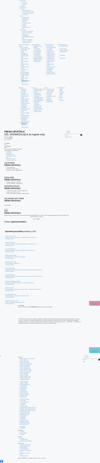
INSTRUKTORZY (23, 447)
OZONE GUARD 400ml (25, 413)
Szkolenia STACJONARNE (28, 11)
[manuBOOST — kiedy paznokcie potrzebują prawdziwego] (50, 313)
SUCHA (48, 97)
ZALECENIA (9, 151)
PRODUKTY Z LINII (11, 158)
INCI (8, 157)
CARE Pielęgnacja (24, 381)
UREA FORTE (50, 46)
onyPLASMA (49, 48)
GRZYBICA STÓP (24, 94)
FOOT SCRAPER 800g (25, 366)
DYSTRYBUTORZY (24, 448)
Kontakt (24, 4)
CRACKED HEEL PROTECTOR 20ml (28, 410)
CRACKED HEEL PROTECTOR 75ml (28, 409)
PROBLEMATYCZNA (51, 96)
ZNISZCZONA (50, 101)
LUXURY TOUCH (50, 51)
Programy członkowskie (28, 31)
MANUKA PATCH (50, 72)
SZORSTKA (49, 99)
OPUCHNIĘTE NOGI (25, 108)
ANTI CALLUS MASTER (25, 372)
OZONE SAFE (37, 54)
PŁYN (61, 94)
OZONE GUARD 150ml (25, 411)
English (68, 132)
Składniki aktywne (26, 27)
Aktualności (25, 3)
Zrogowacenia (26, 17)
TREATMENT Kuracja (24, 399)
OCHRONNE (36, 96)
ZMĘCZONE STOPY (25, 121)
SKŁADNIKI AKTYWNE (11, 156)
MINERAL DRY (37, 61)
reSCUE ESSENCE (38, 57)
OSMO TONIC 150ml (25, 48)
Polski (68, 131)
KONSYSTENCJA (61, 87)
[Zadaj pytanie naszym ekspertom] (26, 84)
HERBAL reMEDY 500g (25, 378)
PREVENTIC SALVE (51, 67)
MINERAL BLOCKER (51, 73)
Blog (21, 16)
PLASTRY (62, 100)
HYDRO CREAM (37, 50)
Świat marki (22, 0)
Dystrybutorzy (26, 35)
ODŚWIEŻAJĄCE (37, 94)
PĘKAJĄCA (49, 93)
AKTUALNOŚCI (23, 433)
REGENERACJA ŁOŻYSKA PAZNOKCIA (37, 103)
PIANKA (61, 93)
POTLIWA (49, 94)
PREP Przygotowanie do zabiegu (27, 358)
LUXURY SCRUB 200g (25, 365)
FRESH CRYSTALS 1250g (25, 371)
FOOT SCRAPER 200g (25, 368)
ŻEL (61, 99)
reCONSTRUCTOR (64, 46)
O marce (24, 2)
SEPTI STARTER (24, 47)
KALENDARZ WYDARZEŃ (28, 36)
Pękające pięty (26, 18)
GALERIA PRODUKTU (11, 160)
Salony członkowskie (27, 32)
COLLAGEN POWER (51, 47)
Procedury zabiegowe (27, 41)
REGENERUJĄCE (37, 106)
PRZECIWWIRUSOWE (38, 100)
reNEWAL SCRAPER (25, 80)
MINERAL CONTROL (38, 58)
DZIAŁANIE (34, 87)
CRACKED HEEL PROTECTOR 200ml (28, 407)
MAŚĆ (61, 90)
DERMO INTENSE (38, 46)
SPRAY (61, 97)
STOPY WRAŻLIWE (25, 115)
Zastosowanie (23, 7)
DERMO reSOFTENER (25, 384)
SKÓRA (46, 87)
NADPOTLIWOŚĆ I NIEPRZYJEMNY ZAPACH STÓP (25, 100)
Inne (23, 28)
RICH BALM (49, 71)
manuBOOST (49, 69)
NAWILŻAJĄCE (37, 93)
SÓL (61, 96)
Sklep (84, 361)
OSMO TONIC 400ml (24, 362)
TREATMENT (49, 44)
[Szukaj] (81, 135)
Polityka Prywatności (41, 458)
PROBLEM (21, 87)
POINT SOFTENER (25, 72)
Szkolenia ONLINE (26, 10)
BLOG (21, 454)
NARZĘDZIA (22, 426)
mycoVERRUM (50, 68)
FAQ (23, 38)
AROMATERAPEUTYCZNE (39, 89)
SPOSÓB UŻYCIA (10, 154)
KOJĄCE (36, 92)
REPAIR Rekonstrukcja (25, 422)
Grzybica (24, 24)
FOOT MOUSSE (37, 51)
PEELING (62, 92)
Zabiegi (24, 25)
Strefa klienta (23, 29)
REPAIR (62, 44)
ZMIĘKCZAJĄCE (37, 110)
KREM (61, 89)
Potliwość (25, 21)
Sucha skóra (25, 20)
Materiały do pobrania (27, 39)
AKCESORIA (22, 428)
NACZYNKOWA (50, 92)
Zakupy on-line (68, 136)
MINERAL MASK (37, 60)
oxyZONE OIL (50, 50)
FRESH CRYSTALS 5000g (25, 369)
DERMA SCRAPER (25, 73)
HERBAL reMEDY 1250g (25, 376)
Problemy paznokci (27, 23)
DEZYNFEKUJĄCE (38, 90)
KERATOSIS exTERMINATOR (26, 364)
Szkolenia (22, 9)
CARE (35, 44)
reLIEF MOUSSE (37, 55)
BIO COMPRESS (37, 53)
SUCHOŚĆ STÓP (24, 117)
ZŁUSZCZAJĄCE (37, 111)
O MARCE (22, 431)
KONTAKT (22, 434)
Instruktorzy (25, 34)
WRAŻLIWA (49, 100)
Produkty (22, 6)
